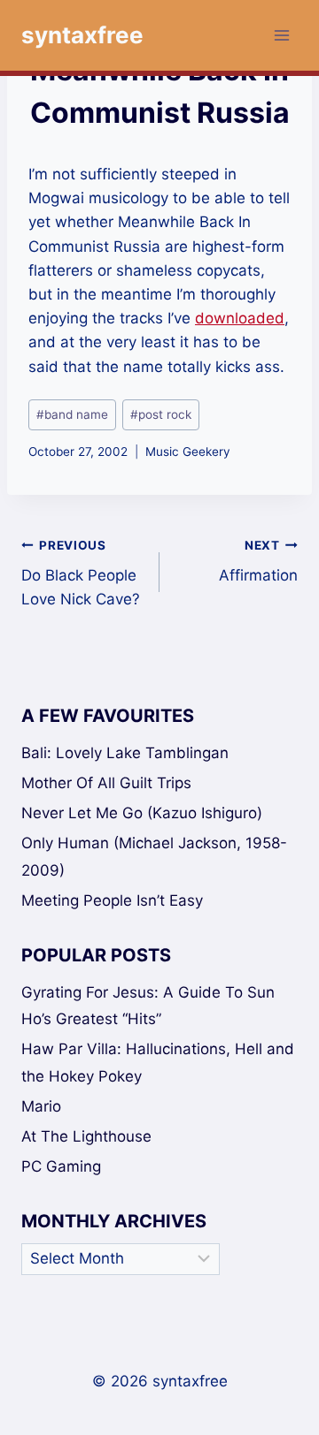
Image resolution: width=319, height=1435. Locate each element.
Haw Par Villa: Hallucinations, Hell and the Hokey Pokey (157, 1062)
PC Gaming (61, 1166)
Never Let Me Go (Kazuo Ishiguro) (141, 813)
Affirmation (258, 561)
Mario (41, 1106)
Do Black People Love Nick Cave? (80, 573)
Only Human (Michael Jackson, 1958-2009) (154, 856)
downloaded (239, 318)
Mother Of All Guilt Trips (106, 783)
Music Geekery (187, 451)
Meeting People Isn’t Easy (112, 900)
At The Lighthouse (86, 1136)
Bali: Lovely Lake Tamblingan (125, 753)
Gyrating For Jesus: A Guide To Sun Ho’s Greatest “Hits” (148, 1006)
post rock (160, 414)
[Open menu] (281, 35)
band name (72, 414)
